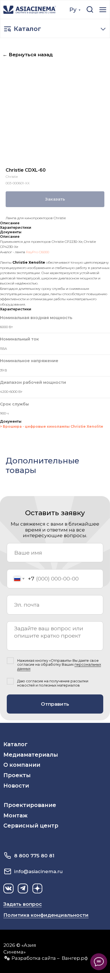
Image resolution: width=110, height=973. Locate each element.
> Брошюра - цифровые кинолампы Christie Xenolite (51, 426)
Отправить (55, 704)
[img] (29, 10)
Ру (72, 9)
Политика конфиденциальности (46, 915)
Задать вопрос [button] (22, 904)
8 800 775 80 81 (34, 855)
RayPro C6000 (37, 252)
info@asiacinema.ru (38, 871)
